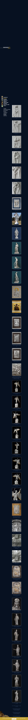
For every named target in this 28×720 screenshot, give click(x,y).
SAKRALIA (6, 97)
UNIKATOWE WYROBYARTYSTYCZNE (6, 103)
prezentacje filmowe (6, 111)
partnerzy (5, 115)
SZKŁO (5, 105)
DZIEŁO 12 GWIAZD (5, 101)
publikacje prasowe (7, 109)
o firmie (5, 108)
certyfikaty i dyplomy (5, 113)
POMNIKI (5, 99)
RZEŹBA (5, 98)
